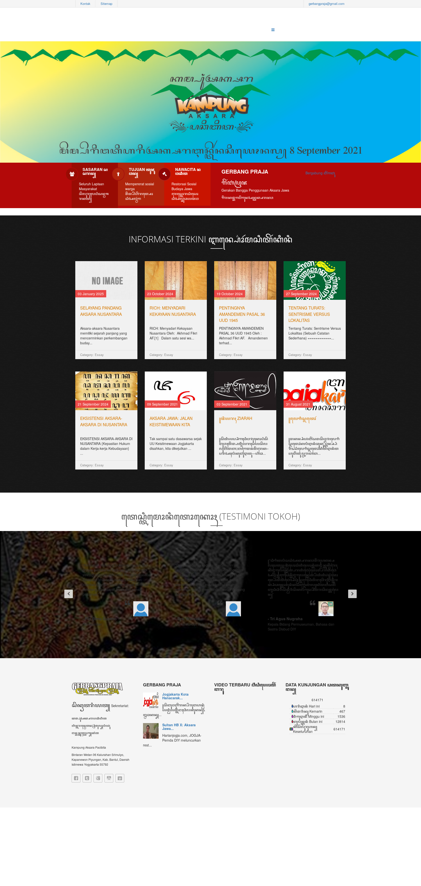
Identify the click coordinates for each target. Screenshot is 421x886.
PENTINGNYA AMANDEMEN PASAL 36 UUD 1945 (242, 314)
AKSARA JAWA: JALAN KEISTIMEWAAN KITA (171, 421)
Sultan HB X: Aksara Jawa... (179, 726)
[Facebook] (76, 778)
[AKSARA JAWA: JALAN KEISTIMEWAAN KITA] (176, 391)
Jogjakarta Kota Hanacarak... (175, 696)
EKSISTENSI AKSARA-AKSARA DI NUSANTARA (103, 421)
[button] (67, 594)
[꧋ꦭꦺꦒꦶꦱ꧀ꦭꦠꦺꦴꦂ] (315, 391)
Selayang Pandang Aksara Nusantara (101, 311)
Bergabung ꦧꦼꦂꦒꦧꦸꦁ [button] (320, 172)
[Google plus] (98, 778)
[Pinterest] (119, 778)
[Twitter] (87, 778)
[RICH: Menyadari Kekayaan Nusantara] (176, 280)
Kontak (85, 3)
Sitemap (106, 3)
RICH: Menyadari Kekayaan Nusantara (173, 311)
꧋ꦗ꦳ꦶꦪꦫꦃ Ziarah (235, 418)
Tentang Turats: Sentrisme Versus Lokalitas (309, 314)
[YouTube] (109, 778)
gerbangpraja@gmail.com (326, 3)
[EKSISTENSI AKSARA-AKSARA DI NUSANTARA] (106, 391)
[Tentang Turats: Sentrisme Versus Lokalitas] (315, 280)
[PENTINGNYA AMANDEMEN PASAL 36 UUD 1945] (245, 280)
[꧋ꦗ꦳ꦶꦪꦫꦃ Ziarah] (245, 391)
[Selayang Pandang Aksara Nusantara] (106, 280)
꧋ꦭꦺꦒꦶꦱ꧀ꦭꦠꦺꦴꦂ (302, 418)
